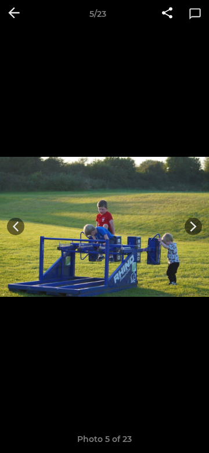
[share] (167, 14)
